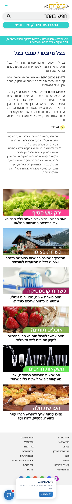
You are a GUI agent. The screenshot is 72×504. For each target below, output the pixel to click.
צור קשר (29, 469)
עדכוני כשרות (27, 451)
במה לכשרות (28, 446)
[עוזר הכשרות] (9, 495)
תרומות (66, 460)
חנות (67, 455)
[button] (6, 6)
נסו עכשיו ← (46, 494)
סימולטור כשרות (26, 455)
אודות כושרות (63, 437)
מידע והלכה (62, 39)
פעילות (66, 446)
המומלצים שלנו (27, 437)
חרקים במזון (48, 39)
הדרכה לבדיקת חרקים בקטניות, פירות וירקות (37, 40)
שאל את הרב (64, 442)
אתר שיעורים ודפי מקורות (22, 460)
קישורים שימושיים (62, 465)
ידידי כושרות (28, 465)
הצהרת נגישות (63, 469)
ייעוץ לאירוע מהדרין (61, 451)
